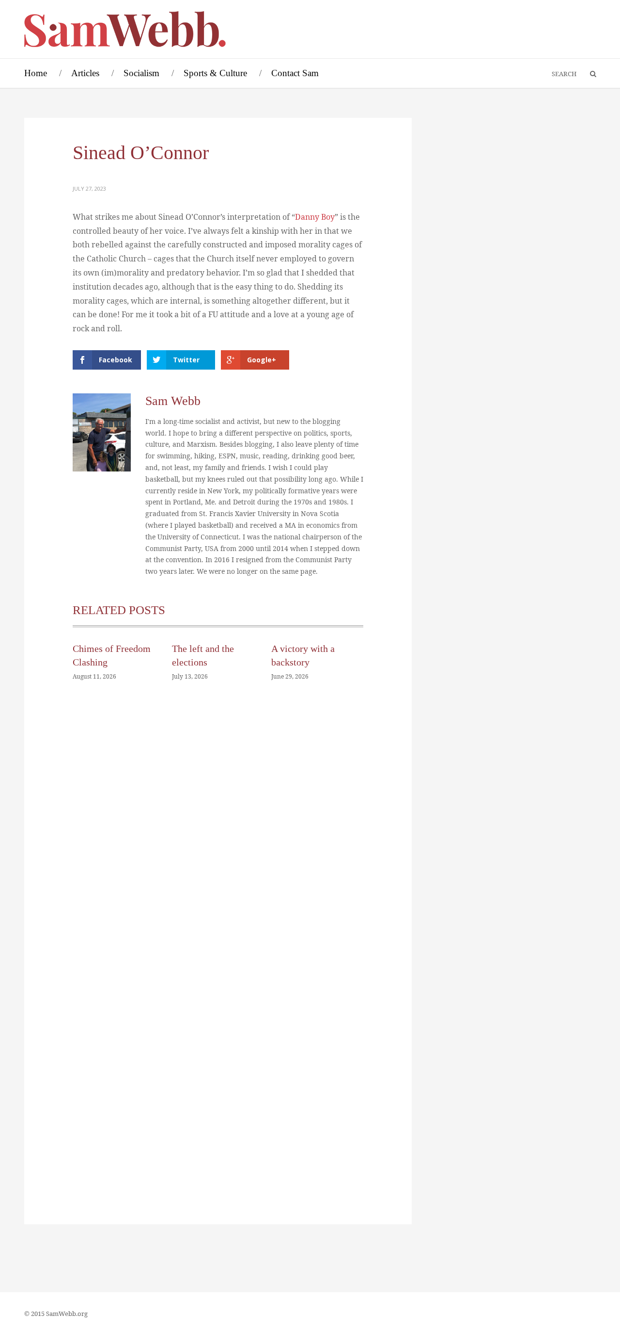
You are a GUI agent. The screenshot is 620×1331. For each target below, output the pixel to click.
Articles (85, 73)
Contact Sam (295, 73)
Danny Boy (315, 216)
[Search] (588, 74)
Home (35, 73)
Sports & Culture (215, 73)
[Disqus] (218, 835)
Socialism (141, 73)
